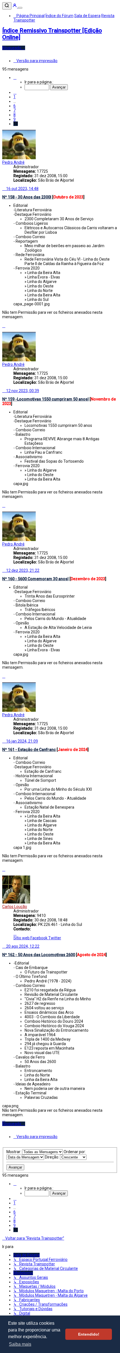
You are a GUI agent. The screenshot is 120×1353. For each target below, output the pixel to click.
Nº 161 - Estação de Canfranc (29, 749)
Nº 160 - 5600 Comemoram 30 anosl (35, 579)
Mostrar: (14, 1152)
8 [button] (14, 115)
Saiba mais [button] (20, 1344)
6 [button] (14, 106)
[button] (14, 77)
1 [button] (14, 97)
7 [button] (14, 110)
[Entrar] (15, 6)
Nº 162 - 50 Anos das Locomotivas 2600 (38, 954)
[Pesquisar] (6, 6)
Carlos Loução (14, 906)
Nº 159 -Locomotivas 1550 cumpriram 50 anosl (45, 399)
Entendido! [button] (88, 1334)
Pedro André (13, 162)
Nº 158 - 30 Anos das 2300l (26, 197)
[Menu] (20, 8)
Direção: (52, 1157)
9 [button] (14, 119)
